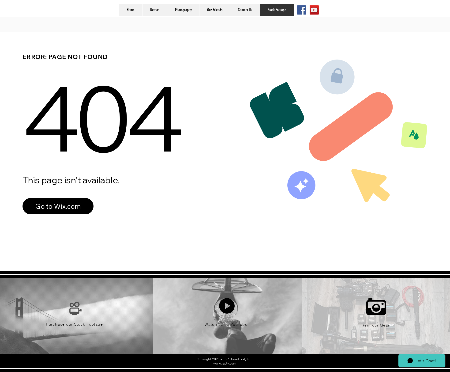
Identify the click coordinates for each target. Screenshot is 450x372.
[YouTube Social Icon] (314, 10)
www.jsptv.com (224, 363)
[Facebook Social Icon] (301, 10)
